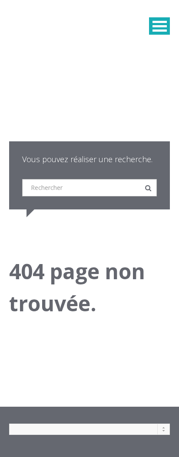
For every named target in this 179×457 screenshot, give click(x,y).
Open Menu (159, 26)
